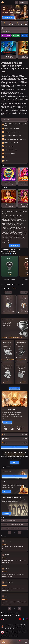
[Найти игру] (2, 28)
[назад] (9, 532)
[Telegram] (23, 619)
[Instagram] (27, 619)
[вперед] (19, 532)
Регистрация (23, 2)
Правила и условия (13, 612)
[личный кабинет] (16, 2)
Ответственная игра (6, 615)
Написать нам (4, 612)
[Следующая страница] (19, 608)
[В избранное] (14, 43)
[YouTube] (20, 619)
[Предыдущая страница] (9, 608)
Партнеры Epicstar (16, 615)
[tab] (4, 23)
